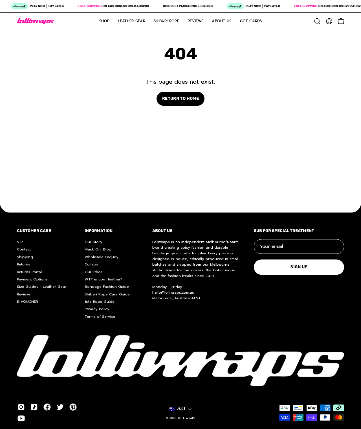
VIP (20, 241)
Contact (24, 249)
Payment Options (32, 279)
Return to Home (180, 98)
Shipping (25, 256)
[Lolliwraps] (35, 21)
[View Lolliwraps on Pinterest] (73, 407)
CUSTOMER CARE (34, 230)
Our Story (93, 241)
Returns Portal (29, 271)
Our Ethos (94, 271)
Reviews (24, 294)
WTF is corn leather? (103, 279)
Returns (23, 264)
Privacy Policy (97, 308)
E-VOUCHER (27, 301)
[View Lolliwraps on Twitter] (60, 407)
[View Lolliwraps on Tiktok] (34, 407)
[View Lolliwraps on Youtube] (21, 418)
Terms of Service (100, 316)
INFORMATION (99, 230)
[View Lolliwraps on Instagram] (21, 407)
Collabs (91, 264)
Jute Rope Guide (100, 301)
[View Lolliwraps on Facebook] (47, 407)
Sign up (299, 267)
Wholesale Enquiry (101, 256)
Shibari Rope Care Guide (107, 294)
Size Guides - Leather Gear (41, 286)
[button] (317, 21)
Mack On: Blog (98, 249)
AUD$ (181, 409)
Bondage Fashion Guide (107, 286)
